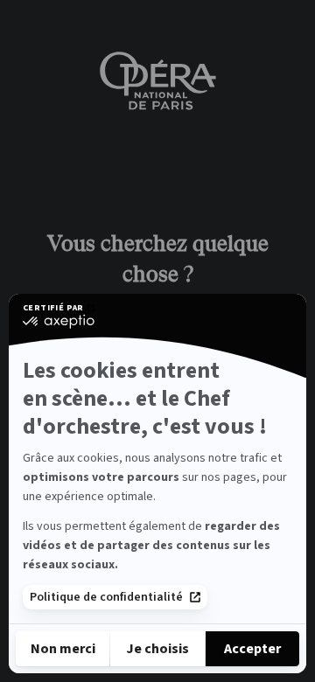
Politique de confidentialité (106, 597)
